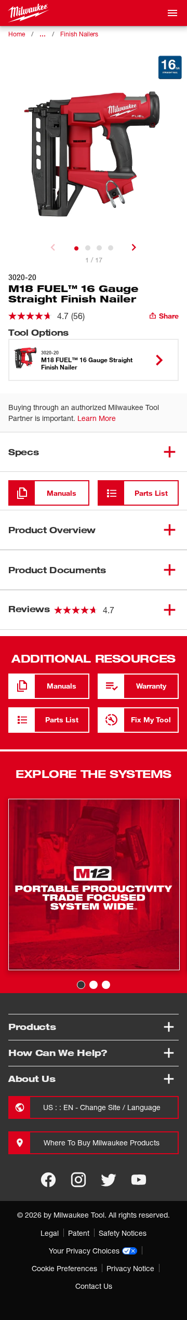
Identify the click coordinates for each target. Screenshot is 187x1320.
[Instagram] (78, 1180)
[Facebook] (48, 1180)
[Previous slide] (53, 247)
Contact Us (93, 1286)
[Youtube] (139, 1180)
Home (16, 34)
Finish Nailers (79, 34)
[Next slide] (134, 247)
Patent (78, 1233)
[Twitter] (108, 1180)
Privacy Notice (130, 1268)
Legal (50, 1233)
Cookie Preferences (64, 1268)
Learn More (96, 418)
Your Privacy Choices (84, 1250)
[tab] (76, 248)
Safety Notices (122, 1233)
